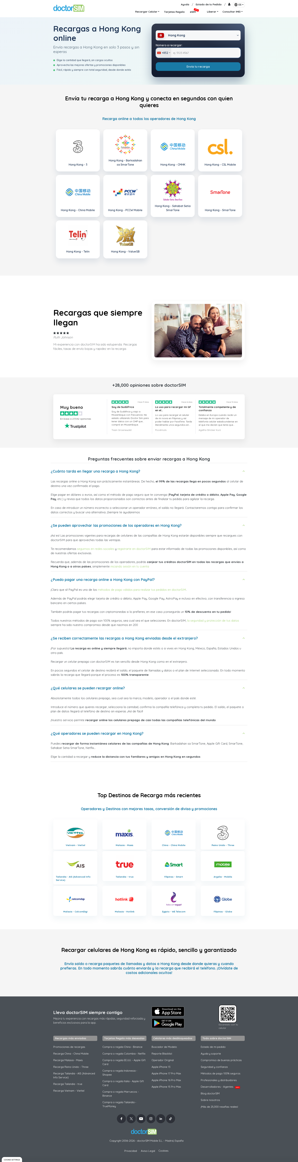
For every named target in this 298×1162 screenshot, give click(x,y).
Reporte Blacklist (162, 1053)
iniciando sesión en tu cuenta (130, 566)
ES (240, 4)
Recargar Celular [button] (146, 11)
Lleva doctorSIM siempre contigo (87, 1012)
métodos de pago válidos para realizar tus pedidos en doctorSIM (142, 589)
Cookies (163, 1150)
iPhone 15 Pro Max (166, 1086)
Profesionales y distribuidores (219, 1080)
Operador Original (163, 1060)
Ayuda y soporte (211, 1053)
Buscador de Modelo (164, 1047)
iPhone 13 (161, 1067)
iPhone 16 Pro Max (166, 1080)
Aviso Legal (148, 1151)
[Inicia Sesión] (229, 4)
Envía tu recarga (198, 66)
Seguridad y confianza (214, 1067)
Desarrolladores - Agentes (220, 1086)
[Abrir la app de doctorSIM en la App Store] (168, 1011)
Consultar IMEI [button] (231, 11)
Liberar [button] (211, 11)
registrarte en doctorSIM (134, 549)
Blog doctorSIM (210, 1093)
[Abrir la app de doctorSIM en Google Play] (168, 1023)
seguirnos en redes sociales (95, 549)
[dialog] (12, 1159)
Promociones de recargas (69, 1047)
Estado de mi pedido (213, 1047)
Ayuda (185, 4)
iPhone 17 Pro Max (166, 1073)
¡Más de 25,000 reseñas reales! (219, 1106)
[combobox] (163, 53)
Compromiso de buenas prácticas (221, 1060)
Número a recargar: (169, 45)
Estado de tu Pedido (209, 4)
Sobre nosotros (210, 1100)
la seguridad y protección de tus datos (213, 620)
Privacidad (130, 1151)
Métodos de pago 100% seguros (220, 1073)
